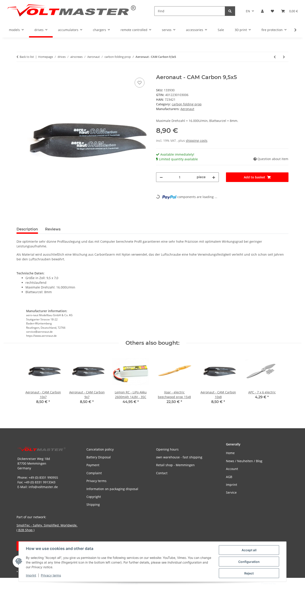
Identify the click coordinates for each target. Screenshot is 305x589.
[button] (262, 11)
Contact (161, 473)
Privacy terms (51, 575)
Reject (249, 573)
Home (230, 453)
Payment (92, 465)
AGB (229, 477)
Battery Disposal (98, 457)
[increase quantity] (214, 177)
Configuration (249, 562)
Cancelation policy (100, 449)
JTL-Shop (281, 583)
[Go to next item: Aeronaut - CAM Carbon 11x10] (283, 57)
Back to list (27, 57)
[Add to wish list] (139, 83)
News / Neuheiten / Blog (244, 461)
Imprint (31, 575)
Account (232, 469)
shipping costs (196, 140)
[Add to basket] (20, 71)
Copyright (93, 497)
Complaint (94, 473)
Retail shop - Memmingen (175, 465)
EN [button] (248, 11)
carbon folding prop (187, 104)
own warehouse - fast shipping (179, 457)
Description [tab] (27, 229)
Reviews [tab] (53, 229)
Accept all (249, 550)
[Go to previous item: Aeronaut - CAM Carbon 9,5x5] (274, 57)
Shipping (93, 504)
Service (231, 492)
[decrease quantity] (161, 177)
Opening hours (167, 449)
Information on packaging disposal (112, 489)
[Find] (230, 11)
